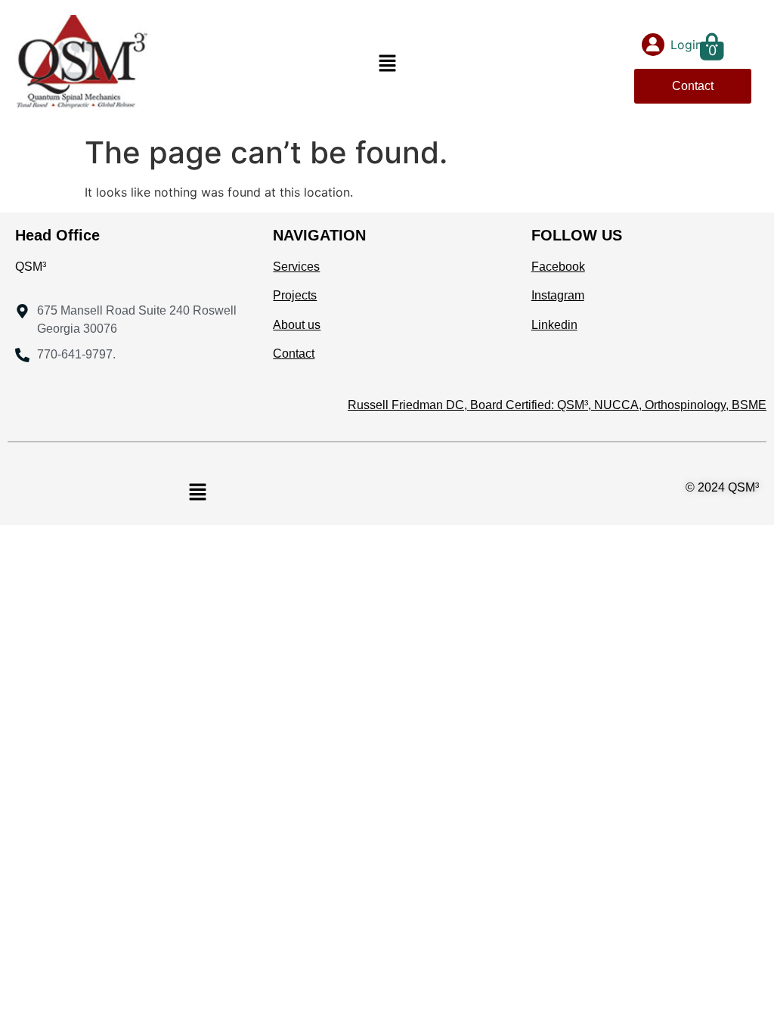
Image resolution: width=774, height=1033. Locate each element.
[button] (387, 64)
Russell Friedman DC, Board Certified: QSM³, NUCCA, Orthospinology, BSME (557, 405)
